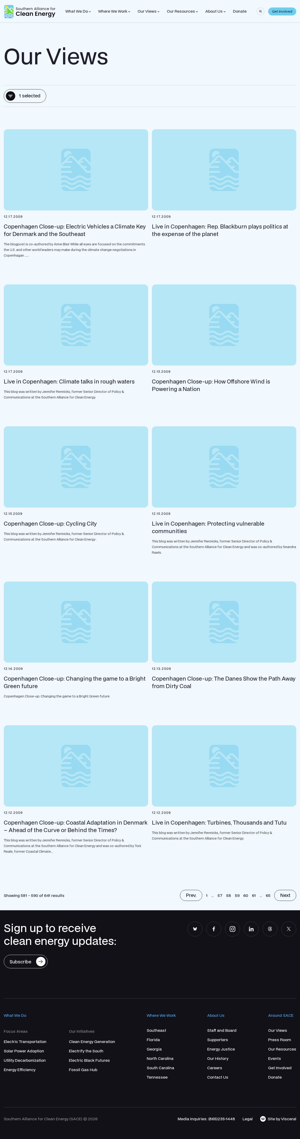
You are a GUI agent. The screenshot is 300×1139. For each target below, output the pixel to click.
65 (268, 895)
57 (220, 895)
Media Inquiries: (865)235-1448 (206, 1118)
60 (245, 895)
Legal (248, 1118)
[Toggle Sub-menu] (90, 11)
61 (254, 895)
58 (228, 895)
